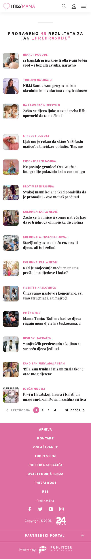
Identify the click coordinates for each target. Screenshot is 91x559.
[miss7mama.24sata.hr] (19, 6)
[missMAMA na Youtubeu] (50, 509)
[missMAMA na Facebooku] (29, 509)
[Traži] (64, 6)
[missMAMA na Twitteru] (40, 509)
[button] (83, 6)
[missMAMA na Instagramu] (61, 509)
